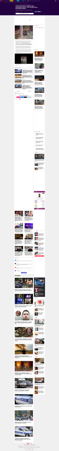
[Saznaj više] (43, 152)
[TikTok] (41, 27)
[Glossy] (27, 446)
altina (15, 93)
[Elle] (23, 446)
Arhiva (35, 447)
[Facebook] (35, 27)
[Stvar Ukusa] (40, 446)
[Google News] (42, 27)
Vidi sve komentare (24, 272)
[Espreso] (21, 446)
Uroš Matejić (16, 11)
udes (23, 93)
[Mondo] (2, 0)
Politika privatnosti (38, 447)
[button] (33, 11)
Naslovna (16, 4)
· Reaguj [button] (36, 61)
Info (18, 4)
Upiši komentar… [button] (19, 270)
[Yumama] (37, 446)
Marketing (20, 447)
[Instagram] (36, 27)
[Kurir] (19, 446)
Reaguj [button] (17, 265)
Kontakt (24, 447)
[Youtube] (39, 27)
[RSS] (43, 27)
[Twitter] (38, 27)
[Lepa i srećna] (29, 446)
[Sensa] (34, 446)
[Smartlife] (32, 446)
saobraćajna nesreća (19, 93)
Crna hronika (21, 4)
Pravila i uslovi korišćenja (27, 447)
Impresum (22, 447)
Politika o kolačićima (32, 447)
